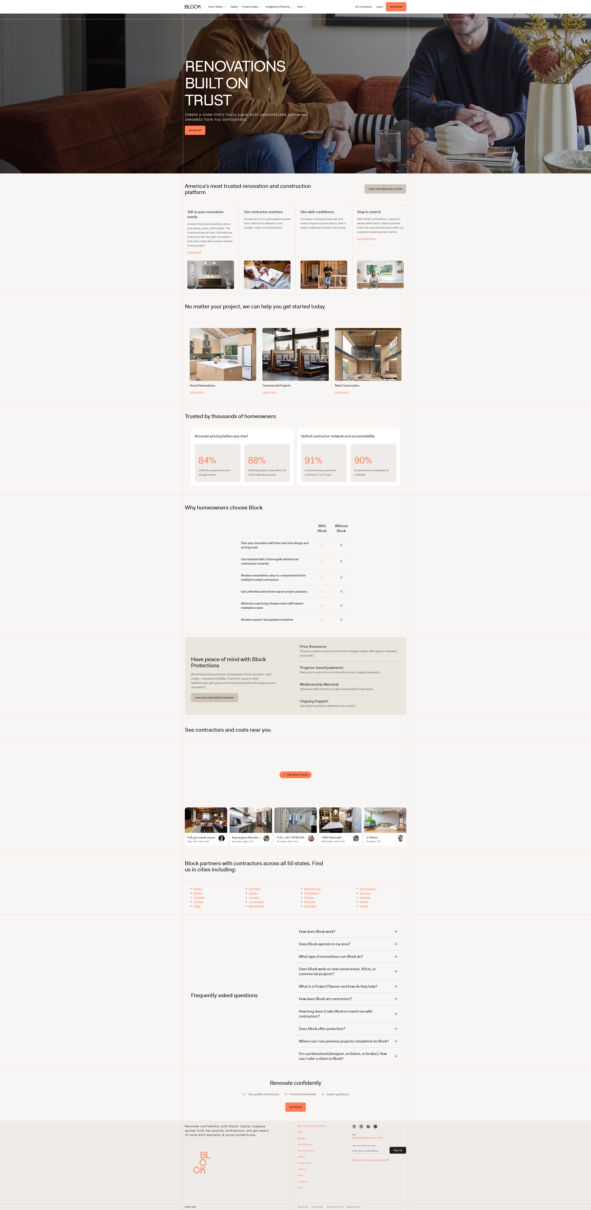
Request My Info (353, 1207)
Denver (253, 893)
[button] (204, 1162)
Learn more (196, 392)
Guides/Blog (304, 1163)
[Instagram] (361, 1126)
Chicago (198, 902)
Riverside (309, 902)
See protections (366, 239)
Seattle (364, 902)
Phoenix (309, 897)
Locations (302, 1181)
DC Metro (255, 889)
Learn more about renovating (364, 1145)
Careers (301, 1169)
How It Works (304, 1144)
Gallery (234, 6)
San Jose (365, 893)
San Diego (310, 906)
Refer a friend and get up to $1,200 (370, 1160)
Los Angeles (256, 902)
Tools (300, 1175)
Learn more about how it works (385, 189)
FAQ (299, 1132)
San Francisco (368, 889)
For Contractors (363, 6)
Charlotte (199, 897)
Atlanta (197, 889)
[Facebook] (354, 1126)
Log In (379, 6)
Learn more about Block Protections (214, 697)
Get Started (396, 6)
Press (300, 1187)
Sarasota (365, 897)
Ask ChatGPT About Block (311, 1126)
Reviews (301, 1138)
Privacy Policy (317, 1207)
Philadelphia (311, 893)
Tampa (364, 906)
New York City (312, 889)
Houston (254, 897)
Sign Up (398, 1150)
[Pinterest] (375, 1126)
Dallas (197, 906)
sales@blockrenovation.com (367, 1137)
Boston (197, 893)
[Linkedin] (368, 1126)
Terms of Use (302, 1207)
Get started (194, 252)
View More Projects (297, 774)
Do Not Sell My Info (335, 1207)
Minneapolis (256, 906)
